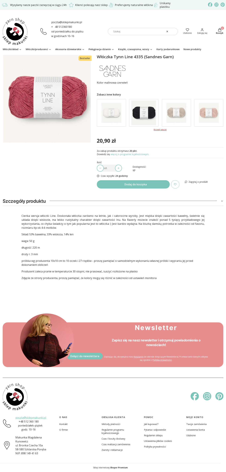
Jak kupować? (151, 424)
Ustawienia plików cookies (158, 441)
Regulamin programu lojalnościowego (113, 431)
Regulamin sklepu (153, 435)
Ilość (99, 162)
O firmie (63, 429)
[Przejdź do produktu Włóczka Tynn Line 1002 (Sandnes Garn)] (111, 113)
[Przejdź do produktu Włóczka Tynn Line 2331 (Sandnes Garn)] (176, 113)
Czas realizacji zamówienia (116, 444)
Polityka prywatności (155, 446)
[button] (174, 31)
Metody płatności (111, 424)
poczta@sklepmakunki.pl (66, 22)
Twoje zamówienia (196, 424)
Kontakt (63, 424)
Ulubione (191, 435)
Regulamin (138, 356)
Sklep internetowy (110, 467)
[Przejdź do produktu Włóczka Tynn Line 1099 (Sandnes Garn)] (143, 113)
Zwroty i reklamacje (112, 449)
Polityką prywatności (162, 360)
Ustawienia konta (195, 429)
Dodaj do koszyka (135, 184)
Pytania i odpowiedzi (155, 429)
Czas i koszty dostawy (113, 438)
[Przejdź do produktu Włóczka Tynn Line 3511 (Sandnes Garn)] (208, 113)
